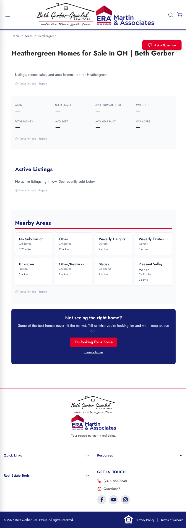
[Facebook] (101, 499)
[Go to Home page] (93, 15)
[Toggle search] (167, 14)
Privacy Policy (144, 519)
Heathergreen (47, 36)
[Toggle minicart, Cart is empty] (176, 14)
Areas (29, 36)
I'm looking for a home (94, 342)
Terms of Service (172, 519)
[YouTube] (113, 499)
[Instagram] (125, 499)
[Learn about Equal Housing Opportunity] (128, 519)
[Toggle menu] (8, 15)
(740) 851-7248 (115, 480)
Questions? (112, 488)
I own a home (93, 352)
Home (15, 36)
